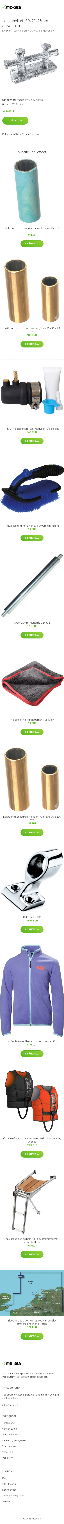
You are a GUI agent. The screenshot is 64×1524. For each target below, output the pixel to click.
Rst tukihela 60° (32, 917)
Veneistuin (7, 1457)
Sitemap (6, 1501)
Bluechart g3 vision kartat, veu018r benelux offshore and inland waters (32, 1322)
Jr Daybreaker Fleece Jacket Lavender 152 (32, 1041)
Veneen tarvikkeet (12, 1434)
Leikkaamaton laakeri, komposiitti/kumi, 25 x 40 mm (32, 230)
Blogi (5, 1478)
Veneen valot (9, 1446)
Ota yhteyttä (9, 1483)
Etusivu (6, 30)
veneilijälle (7, 1451)
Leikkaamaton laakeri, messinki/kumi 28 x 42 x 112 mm (32, 330)
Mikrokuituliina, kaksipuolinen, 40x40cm (32, 719)
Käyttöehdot (9, 1489)
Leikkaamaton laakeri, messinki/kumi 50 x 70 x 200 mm (32, 818)
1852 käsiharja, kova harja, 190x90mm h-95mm (32, 525)
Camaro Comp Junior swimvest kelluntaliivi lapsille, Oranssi (32, 1140)
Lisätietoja (15, 120)
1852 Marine (36, 99)
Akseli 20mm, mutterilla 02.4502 (32, 622)
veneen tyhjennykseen (14, 1440)
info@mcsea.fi (10, 1405)
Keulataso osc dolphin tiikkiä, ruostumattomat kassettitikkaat (32, 1240)
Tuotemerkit (22, 99)
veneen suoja (9, 1428)
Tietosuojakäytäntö (13, 1495)
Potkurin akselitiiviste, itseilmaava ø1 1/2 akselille (32, 428)
